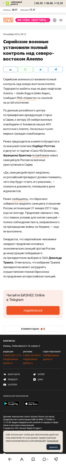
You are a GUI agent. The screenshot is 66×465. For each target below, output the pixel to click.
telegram (12, 379)
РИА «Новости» (27, 98)
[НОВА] (31, 20)
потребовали (40, 155)
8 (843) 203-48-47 (32, 355)
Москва (25, 10)
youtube (12, 384)
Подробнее (52, 441)
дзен (40, 379)
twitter (41, 374)
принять (53, 447)
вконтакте (13, 374)
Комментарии (33, 328)
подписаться (33, 310)
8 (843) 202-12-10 (12, 355)
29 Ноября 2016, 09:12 (14, 34)
